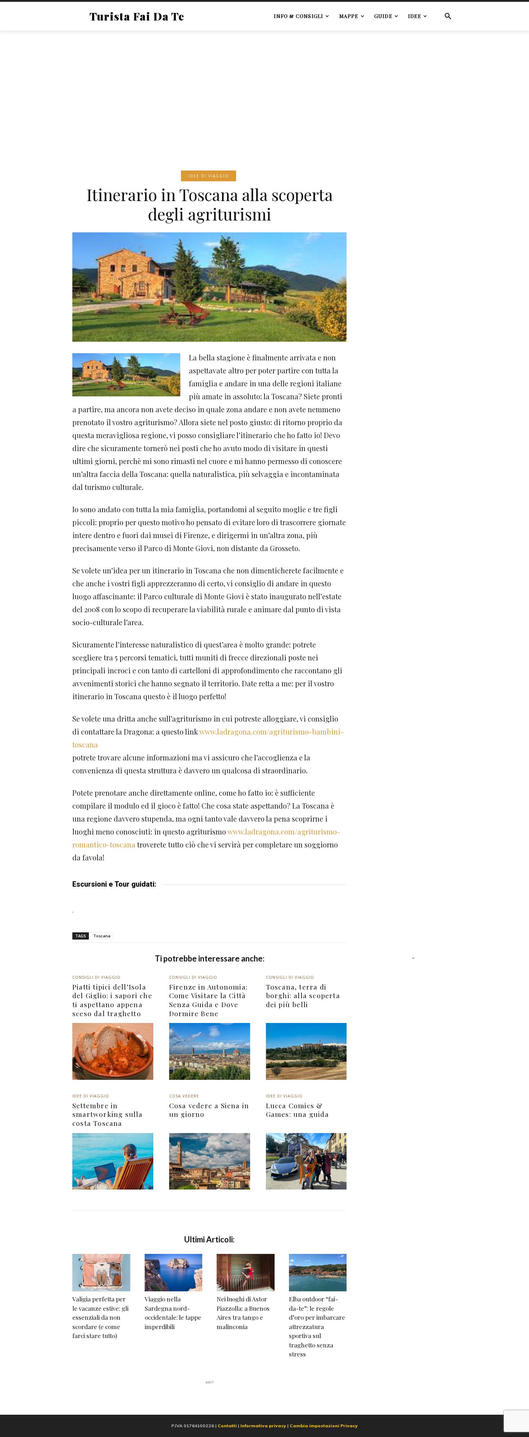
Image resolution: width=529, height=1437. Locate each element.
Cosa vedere (184, 1096)
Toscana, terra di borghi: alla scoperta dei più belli (303, 995)
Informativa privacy (263, 1425)
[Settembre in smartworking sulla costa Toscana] (112, 1161)
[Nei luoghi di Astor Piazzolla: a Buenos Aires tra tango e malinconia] (246, 1272)
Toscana (101, 935)
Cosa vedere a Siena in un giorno (209, 1110)
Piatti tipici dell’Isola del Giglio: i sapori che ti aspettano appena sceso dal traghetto (112, 1000)
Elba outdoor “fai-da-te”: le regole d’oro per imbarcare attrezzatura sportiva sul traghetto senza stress (317, 1326)
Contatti (227, 1425)
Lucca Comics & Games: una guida (297, 1110)
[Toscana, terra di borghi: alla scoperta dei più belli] (306, 1051)
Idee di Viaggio (208, 175)
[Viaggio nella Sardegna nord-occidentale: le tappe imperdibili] (174, 1272)
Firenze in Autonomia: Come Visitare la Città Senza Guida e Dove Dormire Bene (208, 1000)
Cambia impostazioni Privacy (324, 1425)
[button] (448, 16)
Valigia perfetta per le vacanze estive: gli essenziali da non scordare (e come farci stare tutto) (100, 1317)
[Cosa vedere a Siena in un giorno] (209, 1161)
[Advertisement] (264, 89)
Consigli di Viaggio (96, 977)
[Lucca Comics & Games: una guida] (306, 1161)
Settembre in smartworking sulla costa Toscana (107, 1114)
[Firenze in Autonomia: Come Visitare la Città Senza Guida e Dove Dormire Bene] (209, 1051)
